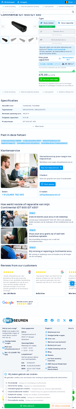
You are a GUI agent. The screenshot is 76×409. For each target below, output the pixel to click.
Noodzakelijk (27, 383)
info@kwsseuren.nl (50, 194)
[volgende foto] (35, 26)
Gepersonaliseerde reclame (36, 392)
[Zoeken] (73, 12)
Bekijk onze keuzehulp (57, 49)
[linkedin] (46, 320)
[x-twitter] (64, 320)
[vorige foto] (3, 26)
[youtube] (71, 320)
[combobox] (69, 2)
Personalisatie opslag (26, 400)
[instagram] (58, 320)
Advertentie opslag (27, 386)
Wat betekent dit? (68, 59)
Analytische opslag (29, 394)
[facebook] (52, 320)
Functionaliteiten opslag (29, 397)
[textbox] (69, 2)
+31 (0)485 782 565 (13, 194)
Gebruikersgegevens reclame (35, 389)
